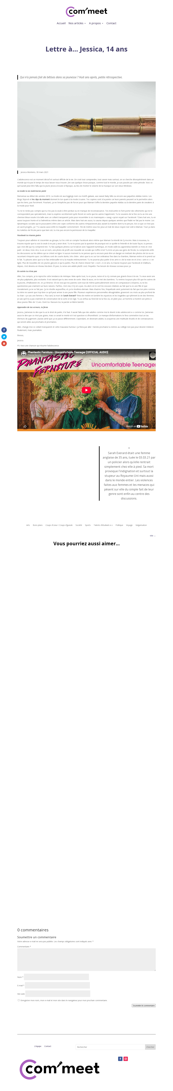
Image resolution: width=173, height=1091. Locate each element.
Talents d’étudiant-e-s (103, 525)
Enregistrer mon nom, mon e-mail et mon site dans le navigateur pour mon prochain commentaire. (64, 1000)
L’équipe (37, 1046)
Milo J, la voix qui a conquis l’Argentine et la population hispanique (58, 788)
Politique (119, 525)
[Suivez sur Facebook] (120, 1059)
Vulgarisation (141, 525)
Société (79, 525)
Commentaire (24, 946)
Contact (111, 23)
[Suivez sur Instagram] (126, 1059)
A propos (95, 23)
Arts (28, 525)
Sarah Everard (69, 295)
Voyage (129, 525)
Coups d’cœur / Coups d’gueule (59, 525)
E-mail (20, 985)
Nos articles (76, 23)
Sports (88, 525)
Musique (64, 792)
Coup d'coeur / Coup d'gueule (33, 792)
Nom (20, 977)
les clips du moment (41, 199)
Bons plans (38, 525)
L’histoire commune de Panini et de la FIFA (44, 672)
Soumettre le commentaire (144, 1005)
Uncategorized (33, 677)
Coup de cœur (53, 792)
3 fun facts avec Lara (32, 904)
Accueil (61, 23)
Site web (21, 994)
